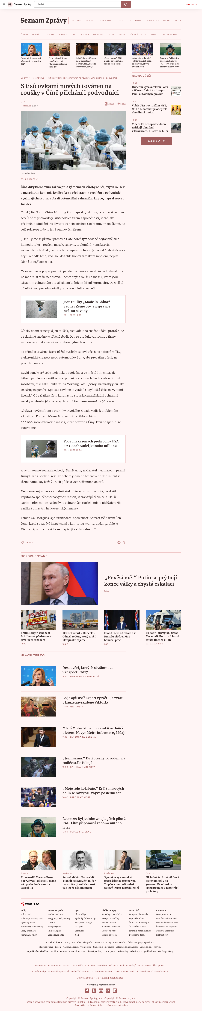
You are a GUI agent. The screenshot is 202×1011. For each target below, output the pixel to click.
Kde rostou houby (103, 942)
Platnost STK (162, 935)
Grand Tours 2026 (56, 935)
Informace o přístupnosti (151, 966)
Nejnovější (141, 75)
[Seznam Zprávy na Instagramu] (101, 991)
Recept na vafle (109, 931)
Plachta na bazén (71, 947)
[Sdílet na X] (124, 542)
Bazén (58, 947)
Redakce (102, 966)
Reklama (113, 966)
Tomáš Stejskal (80, 832)
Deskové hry (122, 951)
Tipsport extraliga (83, 922)
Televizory (135, 951)
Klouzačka (109, 947)
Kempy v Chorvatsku (139, 914)
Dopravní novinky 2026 (167, 922)
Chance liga (80, 914)
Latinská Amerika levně (140, 931)
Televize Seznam (104, 972)
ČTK (23, 101)
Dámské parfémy (94, 951)
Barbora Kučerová (82, 737)
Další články (157, 141)
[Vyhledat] (126, 4)
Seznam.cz (191, 4)
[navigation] (3, 4)
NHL (77, 935)
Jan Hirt (51, 922)
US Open (79, 926)
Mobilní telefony (59, 951)
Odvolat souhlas (86, 978)
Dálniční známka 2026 (166, 918)
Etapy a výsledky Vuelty (59, 918)
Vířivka (157, 947)
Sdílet (123, 104)
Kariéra (66, 966)
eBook (111, 104)
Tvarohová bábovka (111, 926)
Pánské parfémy (165, 951)
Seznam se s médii (125, 972)
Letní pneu (109, 951)
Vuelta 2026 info (55, 914)
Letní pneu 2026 (163, 914)
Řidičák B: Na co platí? (166, 926)
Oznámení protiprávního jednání (50, 972)
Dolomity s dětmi (137, 935)
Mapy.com (70, 942)
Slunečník (98, 947)
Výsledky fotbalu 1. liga (85, 918)
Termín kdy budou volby (32, 926)
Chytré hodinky (149, 951)
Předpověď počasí (85, 942)
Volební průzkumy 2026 (32, 918)
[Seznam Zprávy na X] (94, 991)
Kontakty (90, 966)
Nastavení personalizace (109, 978)
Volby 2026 (26, 914)
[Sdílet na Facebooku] (119, 542)
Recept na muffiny (110, 918)
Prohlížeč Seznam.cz (82, 972)
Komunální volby (29, 935)
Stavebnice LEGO (77, 951)
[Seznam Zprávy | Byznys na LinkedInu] (115, 991)
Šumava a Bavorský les (139, 922)
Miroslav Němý (80, 797)
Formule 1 (79, 931)
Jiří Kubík (76, 706)
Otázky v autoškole (165, 931)
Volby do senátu (28, 931)
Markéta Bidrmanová (85, 676)
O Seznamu (54, 966)
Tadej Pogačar (54, 926)
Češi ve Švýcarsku (137, 926)
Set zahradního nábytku (127, 947)
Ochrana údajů (128, 966)
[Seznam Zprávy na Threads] (108, 991)
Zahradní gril (146, 947)
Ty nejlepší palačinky (112, 914)
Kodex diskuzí (144, 972)
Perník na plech (109, 935)
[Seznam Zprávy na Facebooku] (87, 991)
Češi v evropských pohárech (141, 942)
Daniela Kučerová (82, 767)
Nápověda (77, 966)
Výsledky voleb (28, 922)
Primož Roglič (54, 931)
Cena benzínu (119, 942)
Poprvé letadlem (137, 918)
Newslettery (161, 972)
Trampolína (85, 947)
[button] (31, 49)
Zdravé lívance (109, 922)
